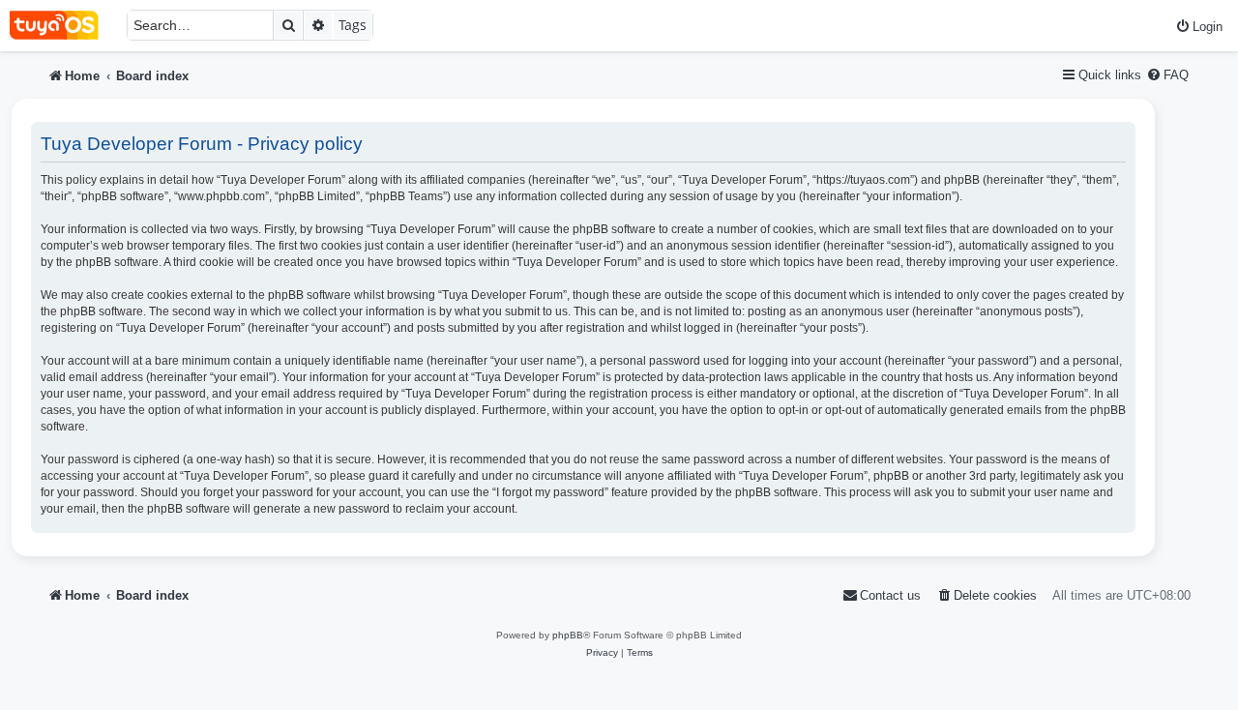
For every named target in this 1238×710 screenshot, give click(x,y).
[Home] (63, 25)
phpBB (567, 635)
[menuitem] (1199, 27)
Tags (353, 24)
